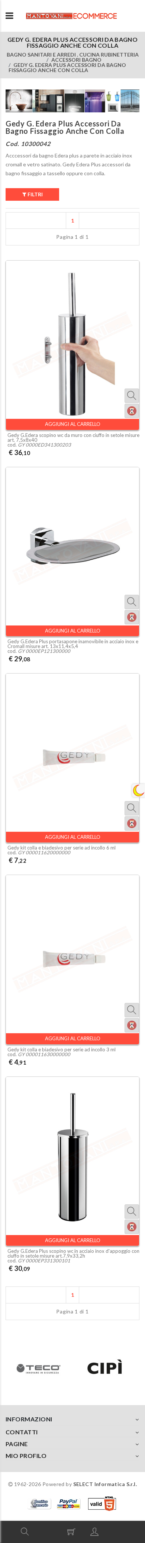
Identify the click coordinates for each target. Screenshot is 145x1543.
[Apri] (9, 16)
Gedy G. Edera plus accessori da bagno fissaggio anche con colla (67, 67)
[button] (25, 1531)
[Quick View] (132, 396)
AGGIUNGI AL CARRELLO (72, 424)
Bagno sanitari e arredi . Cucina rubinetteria (73, 54)
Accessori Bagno (76, 60)
